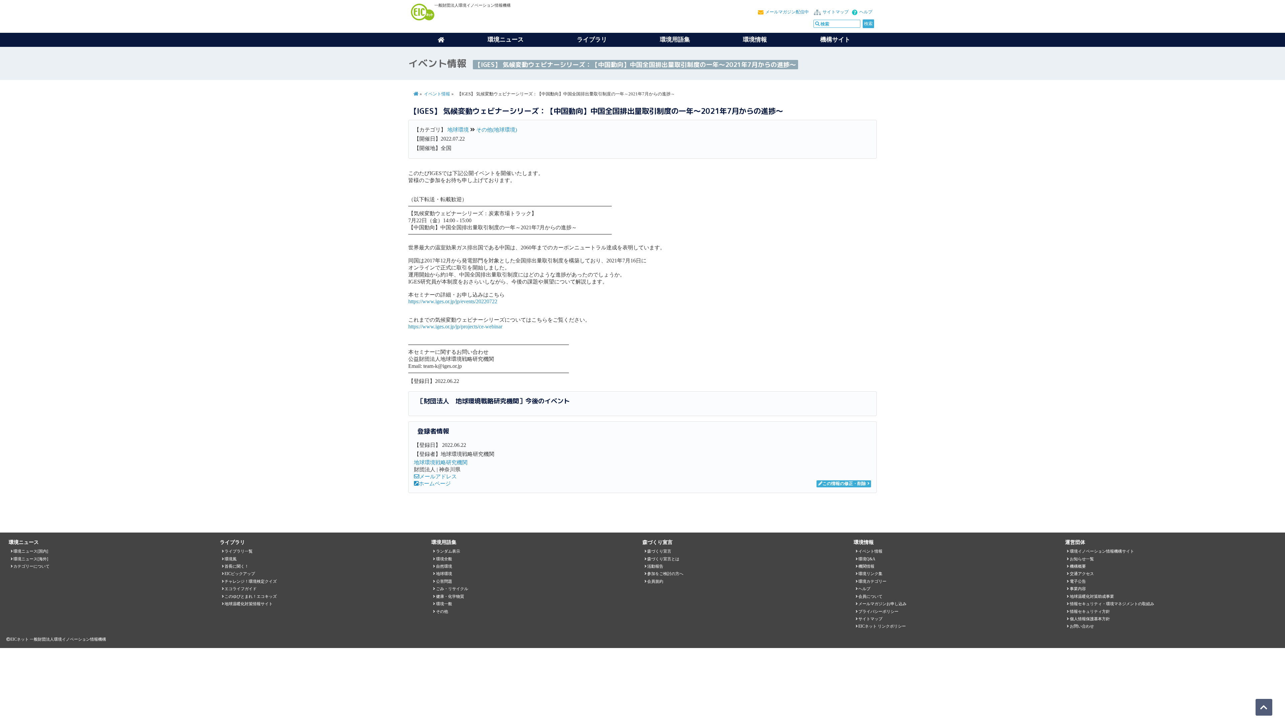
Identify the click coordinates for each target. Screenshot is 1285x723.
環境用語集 (675, 39)
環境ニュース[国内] (30, 551)
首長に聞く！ (237, 566)
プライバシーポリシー (878, 611)
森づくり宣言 (659, 551)
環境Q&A (866, 559)
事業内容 (1078, 588)
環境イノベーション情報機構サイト (1102, 551)
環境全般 (444, 559)
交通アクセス (1082, 573)
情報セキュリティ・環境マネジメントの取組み (1112, 603)
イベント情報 (437, 94)
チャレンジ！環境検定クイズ (251, 581)
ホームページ (435, 483)
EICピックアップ (240, 573)
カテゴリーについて (31, 566)
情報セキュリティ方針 (1090, 611)
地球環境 (458, 130)
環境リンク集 (870, 573)
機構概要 (1078, 566)
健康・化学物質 (450, 596)
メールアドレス (438, 476)
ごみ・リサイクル (452, 588)
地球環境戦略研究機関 (440, 462)
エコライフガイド (241, 588)
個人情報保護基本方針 (1090, 619)
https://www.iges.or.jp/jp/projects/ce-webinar (455, 326)
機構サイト (835, 39)
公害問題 (444, 581)
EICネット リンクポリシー (882, 626)
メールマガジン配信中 (787, 12)
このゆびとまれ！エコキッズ (251, 596)
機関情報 (866, 566)
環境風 (231, 559)
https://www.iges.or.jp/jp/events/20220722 (452, 301)
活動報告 (655, 566)
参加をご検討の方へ (665, 573)
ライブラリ (592, 39)
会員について (870, 596)
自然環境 (444, 566)
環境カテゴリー (872, 581)
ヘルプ (865, 12)
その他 (442, 611)
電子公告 (1078, 581)
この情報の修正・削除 (844, 483)
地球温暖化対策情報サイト (249, 603)
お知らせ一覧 (1082, 559)
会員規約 (655, 581)
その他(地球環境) (496, 130)
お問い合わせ (1082, 626)
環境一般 (444, 603)
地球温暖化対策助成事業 (1092, 596)
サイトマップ (836, 12)
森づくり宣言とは (663, 559)
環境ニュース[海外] (30, 559)
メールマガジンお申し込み (882, 603)
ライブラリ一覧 (239, 551)
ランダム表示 (448, 551)
